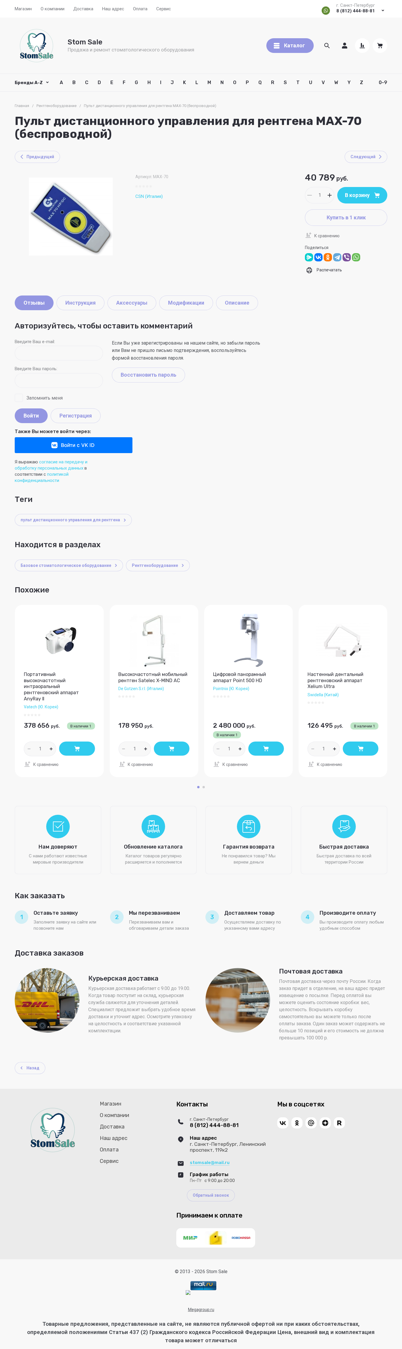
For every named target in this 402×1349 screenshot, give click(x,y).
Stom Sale (85, 42)
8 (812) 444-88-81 (355, 11)
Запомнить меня (44, 398)
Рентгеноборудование (56, 105)
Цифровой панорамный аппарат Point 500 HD (239, 677)
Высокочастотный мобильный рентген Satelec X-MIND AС (152, 677)
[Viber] (347, 257)
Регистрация (75, 416)
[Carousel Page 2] (203, 787)
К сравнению (327, 235)
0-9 (383, 82)
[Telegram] (337, 257)
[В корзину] (77, 749)
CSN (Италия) (149, 196)
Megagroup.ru (201, 1309)
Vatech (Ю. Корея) (41, 706)
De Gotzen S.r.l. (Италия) (141, 688)
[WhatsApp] (356, 257)
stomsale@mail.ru (210, 1162)
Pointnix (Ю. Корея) (231, 688)
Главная (22, 105)
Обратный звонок (211, 1195)
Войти (31, 416)
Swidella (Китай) (323, 694)
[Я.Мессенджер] (309, 257)
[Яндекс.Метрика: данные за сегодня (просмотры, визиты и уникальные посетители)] (188, 1292)
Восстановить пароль (148, 375)
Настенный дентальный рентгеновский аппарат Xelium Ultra (335, 680)
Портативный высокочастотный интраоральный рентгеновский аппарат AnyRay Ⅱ (51, 687)
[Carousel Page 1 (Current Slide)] (198, 787)
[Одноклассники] (328, 257)
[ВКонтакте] (318, 257)
